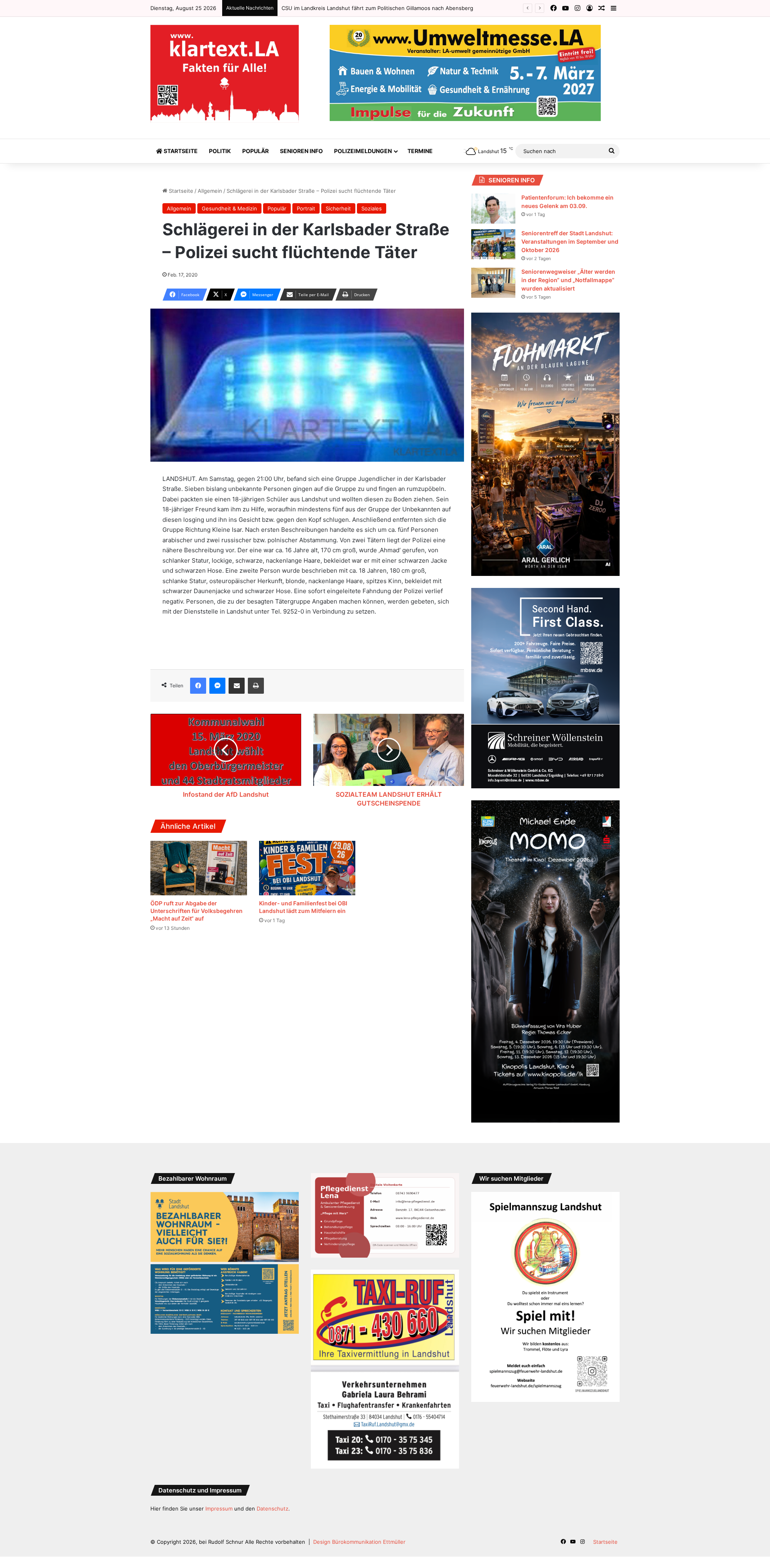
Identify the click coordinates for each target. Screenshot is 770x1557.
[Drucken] (256, 686)
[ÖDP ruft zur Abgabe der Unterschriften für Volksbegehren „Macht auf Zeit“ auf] (198, 868)
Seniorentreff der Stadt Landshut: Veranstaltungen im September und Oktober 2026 (569, 241)
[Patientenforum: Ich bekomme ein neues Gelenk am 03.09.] (493, 209)
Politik (220, 150)
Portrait (306, 208)
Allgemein (210, 191)
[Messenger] (217, 686)
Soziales (371, 208)
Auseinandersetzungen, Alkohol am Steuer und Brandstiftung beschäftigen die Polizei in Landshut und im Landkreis (427, 8)
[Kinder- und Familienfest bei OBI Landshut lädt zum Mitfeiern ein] (307, 868)
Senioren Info (301, 150)
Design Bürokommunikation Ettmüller (359, 1542)
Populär (255, 150)
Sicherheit (338, 208)
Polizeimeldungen (363, 150)
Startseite (180, 150)
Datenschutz (272, 1508)
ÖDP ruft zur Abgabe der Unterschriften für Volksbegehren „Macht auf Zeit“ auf (196, 911)
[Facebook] (198, 686)
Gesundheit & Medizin (229, 208)
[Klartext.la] (224, 74)
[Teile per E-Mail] (237, 686)
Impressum (219, 1508)
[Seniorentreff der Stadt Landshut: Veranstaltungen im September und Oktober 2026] (493, 244)
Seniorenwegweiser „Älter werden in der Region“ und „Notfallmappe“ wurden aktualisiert (568, 280)
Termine (420, 150)
